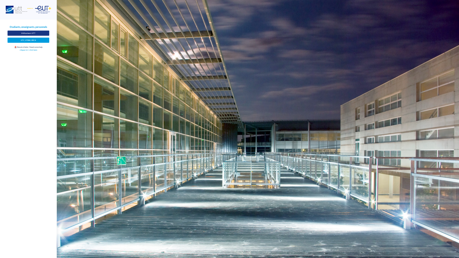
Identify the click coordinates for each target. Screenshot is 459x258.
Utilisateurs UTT (28, 33)
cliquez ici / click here (28, 50)
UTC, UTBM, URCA (28, 40)
